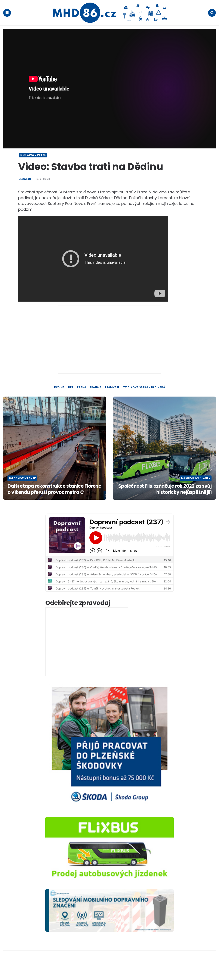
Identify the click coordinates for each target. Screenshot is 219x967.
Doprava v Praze (33, 155)
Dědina (59, 387)
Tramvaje (112, 387)
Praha (81, 387)
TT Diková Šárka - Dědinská (144, 387)
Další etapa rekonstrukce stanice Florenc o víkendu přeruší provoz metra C (54, 489)
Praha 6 (95, 387)
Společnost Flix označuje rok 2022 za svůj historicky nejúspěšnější (165, 489)
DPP (71, 387)
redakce (25, 179)
